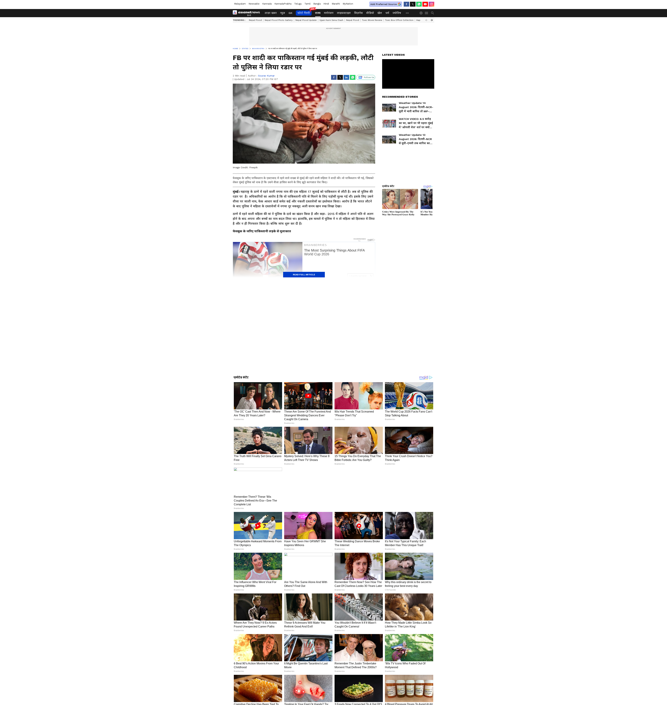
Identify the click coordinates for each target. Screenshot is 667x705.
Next (431, 20)
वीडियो (370, 13)
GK (290, 13)
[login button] (422, 13)
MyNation (348, 3)
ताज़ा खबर (271, 13)
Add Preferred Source (383, 4)
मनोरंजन (329, 13)
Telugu (298, 3)
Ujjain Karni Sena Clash (331, 20)
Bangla (317, 3)
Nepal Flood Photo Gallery (279, 20)
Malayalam (240, 3)
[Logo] (247, 13)
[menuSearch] (432, 13)
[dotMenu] (407, 13)
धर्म (387, 13)
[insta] (431, 4)
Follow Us (369, 77)
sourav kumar (266, 75)
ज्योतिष (397, 13)
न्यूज (282, 13)
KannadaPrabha (282, 3)
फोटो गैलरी (304, 13)
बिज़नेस (358, 13)
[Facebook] (406, 4)
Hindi (326, 3)
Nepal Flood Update (306, 20)
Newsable (254, 3)
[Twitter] (412, 4)
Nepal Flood (255, 20)
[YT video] (425, 4)
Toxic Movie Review (372, 20)
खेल (379, 13)
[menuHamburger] (426, 13)
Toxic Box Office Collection (399, 20)
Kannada (267, 3)
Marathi (336, 3)
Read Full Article (304, 274)
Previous (426, 20)
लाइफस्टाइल (344, 13)
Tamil (307, 3)
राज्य (317, 13)
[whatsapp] (419, 4)
